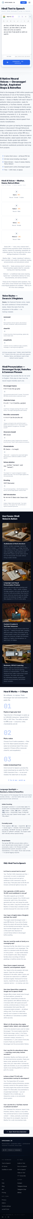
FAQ (3, 1183)
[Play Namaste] (5, 486)
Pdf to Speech (21, 1169)
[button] (11, 16)
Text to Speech (6, 1163)
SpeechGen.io (9, 1214)
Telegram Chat (21, 1189)
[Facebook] (8, 1217)
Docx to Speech (22, 1166)
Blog (3, 1186)
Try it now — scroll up (17, 780)
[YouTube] (2, 1217)
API (3, 1189)
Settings (9, 56)
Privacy (4, 1200)
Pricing (4, 1192)
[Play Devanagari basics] (5, 392)
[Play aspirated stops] (5, 406)
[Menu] (29, 2)
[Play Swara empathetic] (5, 343)
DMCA (4, 1203)
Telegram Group (22, 1186)
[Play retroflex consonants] (5, 420)
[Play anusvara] (5, 438)
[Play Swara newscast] (5, 320)
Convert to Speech (18, 62)
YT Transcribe (21, 1176)
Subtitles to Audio (7, 1169)
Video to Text (21, 1172)
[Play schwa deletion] (5, 470)
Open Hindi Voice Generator (17, 1132)
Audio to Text (21, 1163)
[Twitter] (5, 1217)
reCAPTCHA (5, 1209)
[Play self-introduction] (5, 500)
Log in (23, 2)
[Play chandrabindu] (5, 452)
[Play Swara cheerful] (5, 331)
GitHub (19, 1192)
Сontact (19, 1183)
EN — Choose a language (12, 1150)
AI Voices (4, 1166)
